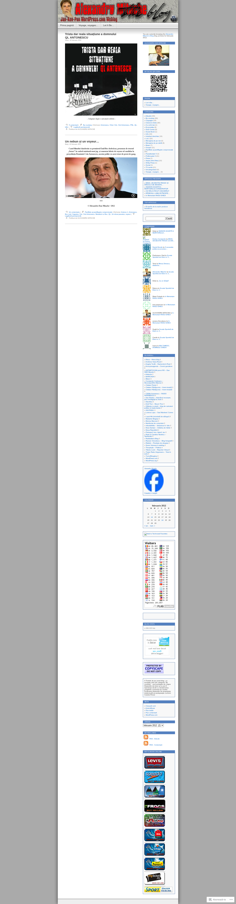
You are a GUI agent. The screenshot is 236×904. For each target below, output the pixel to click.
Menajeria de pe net (153, 141)
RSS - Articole (154, 739)
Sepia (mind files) (152, 160)
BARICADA (150, 376)
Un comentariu (74, 212)
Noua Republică (152, 430)
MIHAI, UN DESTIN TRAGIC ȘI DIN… (164, 240)
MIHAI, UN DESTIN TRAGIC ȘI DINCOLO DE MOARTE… (156, 184)
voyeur (128, 214)
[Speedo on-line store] (154, 782)
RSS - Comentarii (155, 745)
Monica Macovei (152, 421)
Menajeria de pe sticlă (154, 143)
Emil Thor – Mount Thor (154, 404)
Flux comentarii (151, 713)
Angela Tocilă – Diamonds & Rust (158, 364)
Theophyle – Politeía (153, 447)
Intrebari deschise (152, 136)
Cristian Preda (151, 385)
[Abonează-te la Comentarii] (146, 745)
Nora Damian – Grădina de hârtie (158, 428)
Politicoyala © (151, 156)
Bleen (148, 379)
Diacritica (149, 402)
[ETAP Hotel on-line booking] (154, 855)
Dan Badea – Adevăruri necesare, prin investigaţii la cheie (157, 398)
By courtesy (87, 125)
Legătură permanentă (82, 127)
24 (162, 520)
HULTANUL (150, 410)
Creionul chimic (151, 123)
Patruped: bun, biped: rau (155, 432)
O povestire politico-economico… (163, 248)
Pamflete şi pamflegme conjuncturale (98, 212)
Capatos (75, 214)
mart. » (152, 526)
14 (152, 517)
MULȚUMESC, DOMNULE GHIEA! (161, 346)
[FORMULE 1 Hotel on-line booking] (154, 870)
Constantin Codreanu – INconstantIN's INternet (153, 382)
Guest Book (150, 132)
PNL (132, 125)
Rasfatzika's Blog (152, 438)
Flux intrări (149, 710)
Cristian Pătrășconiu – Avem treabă (159, 387)
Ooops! (148, 147)
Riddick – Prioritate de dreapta (157, 443)
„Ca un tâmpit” (163, 281)
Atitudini (149, 116)
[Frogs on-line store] (154, 812)
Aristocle (149, 374)
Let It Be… (108, 25)
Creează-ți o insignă (150, 493)
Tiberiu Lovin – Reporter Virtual (157, 450)
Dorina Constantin (159, 239)
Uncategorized (151, 169)
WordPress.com (151, 458)
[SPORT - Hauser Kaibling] (158, 892)
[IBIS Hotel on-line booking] (154, 841)
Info (147, 134)
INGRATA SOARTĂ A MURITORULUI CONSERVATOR (156, 188)
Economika (150, 127)
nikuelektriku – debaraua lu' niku (158, 425)
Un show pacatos (118, 214)
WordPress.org (151, 460)
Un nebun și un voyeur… (82, 141)
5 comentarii (73, 125)
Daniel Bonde (158, 247)
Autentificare (150, 708)
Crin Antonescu (123, 125)
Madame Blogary (152, 419)
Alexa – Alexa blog (152, 359)
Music (148, 145)
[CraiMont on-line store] (154, 797)
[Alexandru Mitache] (154, 491)
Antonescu (105, 125)
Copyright (149, 120)
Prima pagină (67, 25)
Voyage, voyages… (88, 25)
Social (148, 165)
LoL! (147, 138)
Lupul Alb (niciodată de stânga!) (157, 416)
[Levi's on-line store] (154, 768)
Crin (115, 125)
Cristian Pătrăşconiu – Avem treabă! (159, 390)
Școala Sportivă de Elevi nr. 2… (162, 256)
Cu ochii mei (150, 125)
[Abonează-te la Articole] (146, 739)
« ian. (146, 526)
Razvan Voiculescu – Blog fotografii (159, 441)
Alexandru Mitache (159, 272)
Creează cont (151, 706)
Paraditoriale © (151, 154)
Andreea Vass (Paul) (153, 362)
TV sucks (149, 167)
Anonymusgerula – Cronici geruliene (159, 366)
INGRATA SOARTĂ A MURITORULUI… (163, 232)
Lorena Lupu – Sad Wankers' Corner (159, 412)
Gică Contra (150, 129)
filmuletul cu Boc (102, 214)
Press (148, 158)
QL (136, 125)
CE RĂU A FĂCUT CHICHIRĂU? (157, 191)
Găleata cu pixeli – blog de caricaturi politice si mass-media (158, 407)
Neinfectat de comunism (155, 423)
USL (66, 127)
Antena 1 (124, 212)
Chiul (111, 125)
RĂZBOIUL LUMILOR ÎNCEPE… (158, 193)
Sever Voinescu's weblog (155, 445)
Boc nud (68, 214)
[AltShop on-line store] (154, 826)
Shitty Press (150, 163)
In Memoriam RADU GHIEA (156, 195)
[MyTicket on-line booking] (154, 884)
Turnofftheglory (151, 456)
